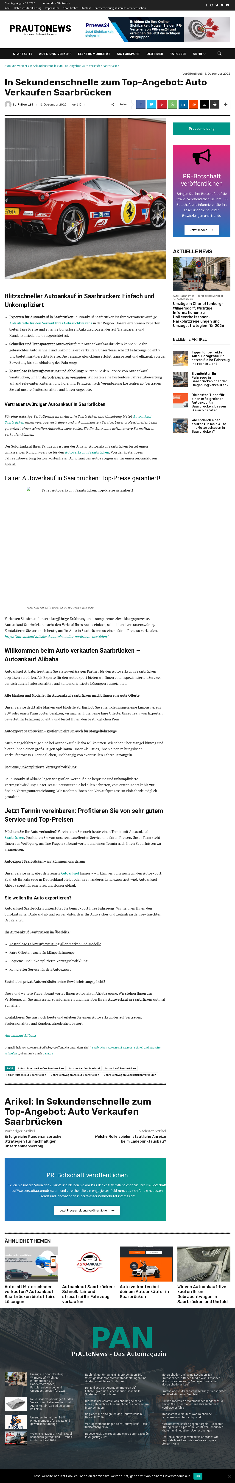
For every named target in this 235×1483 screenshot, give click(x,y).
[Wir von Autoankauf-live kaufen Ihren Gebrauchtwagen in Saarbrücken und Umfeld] (203, 1264)
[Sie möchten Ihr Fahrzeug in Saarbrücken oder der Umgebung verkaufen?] (180, 379)
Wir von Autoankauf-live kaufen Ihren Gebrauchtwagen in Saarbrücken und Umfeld (202, 1294)
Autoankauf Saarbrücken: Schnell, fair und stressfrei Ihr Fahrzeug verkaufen (88, 1294)
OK (198, 1476)
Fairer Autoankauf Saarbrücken (26, 1074)
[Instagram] (211, 5)
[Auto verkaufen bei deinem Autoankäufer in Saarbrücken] (146, 1264)
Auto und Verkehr (16, 66)
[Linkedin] (183, 104)
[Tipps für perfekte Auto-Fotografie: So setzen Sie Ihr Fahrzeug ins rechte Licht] (180, 358)
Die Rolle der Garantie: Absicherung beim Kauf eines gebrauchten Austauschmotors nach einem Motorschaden (117, 1404)
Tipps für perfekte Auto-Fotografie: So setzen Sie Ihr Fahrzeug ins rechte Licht (211, 358)
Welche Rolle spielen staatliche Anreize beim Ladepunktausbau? (130, 1138)
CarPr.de (48, 1053)
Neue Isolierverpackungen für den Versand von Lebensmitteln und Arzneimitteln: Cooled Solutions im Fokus (51, 1404)
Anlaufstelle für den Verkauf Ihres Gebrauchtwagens (50, 323)
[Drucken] (214, 104)
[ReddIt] (193, 104)
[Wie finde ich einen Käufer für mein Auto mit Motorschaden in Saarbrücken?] (180, 425)
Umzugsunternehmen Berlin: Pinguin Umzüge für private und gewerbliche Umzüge (50, 1421)
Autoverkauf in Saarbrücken (87, 452)
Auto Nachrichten (184, 296)
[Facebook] (206, 5)
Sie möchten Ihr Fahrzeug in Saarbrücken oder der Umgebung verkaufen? (210, 379)
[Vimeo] (222, 5)
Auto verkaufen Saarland (84, 1068)
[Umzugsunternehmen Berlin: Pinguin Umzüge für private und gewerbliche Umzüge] (16, 1422)
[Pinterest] (162, 104)
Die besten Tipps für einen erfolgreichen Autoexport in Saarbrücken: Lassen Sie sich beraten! (209, 402)
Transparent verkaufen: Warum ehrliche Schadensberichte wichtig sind (187, 1415)
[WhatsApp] (172, 104)
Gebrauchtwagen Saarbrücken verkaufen (130, 1074)
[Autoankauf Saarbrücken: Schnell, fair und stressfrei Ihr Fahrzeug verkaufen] (88, 1264)
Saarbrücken (14, 837)
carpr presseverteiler (210, 295)
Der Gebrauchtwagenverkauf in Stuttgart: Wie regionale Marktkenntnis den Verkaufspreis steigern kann (190, 1440)
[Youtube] (227, 5)
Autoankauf (70, 873)
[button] (219, 53)
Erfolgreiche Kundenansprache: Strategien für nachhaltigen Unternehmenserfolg (33, 1141)
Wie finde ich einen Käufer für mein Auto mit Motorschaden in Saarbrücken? (209, 426)
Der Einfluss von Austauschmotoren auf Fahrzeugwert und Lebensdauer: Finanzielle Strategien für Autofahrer (112, 1391)
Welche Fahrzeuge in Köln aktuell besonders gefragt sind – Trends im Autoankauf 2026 (51, 1437)
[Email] (204, 104)
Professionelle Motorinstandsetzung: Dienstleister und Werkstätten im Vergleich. (194, 1393)
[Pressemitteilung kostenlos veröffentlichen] (156, 29)
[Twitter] (217, 5)
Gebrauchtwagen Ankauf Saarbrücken (75, 1074)
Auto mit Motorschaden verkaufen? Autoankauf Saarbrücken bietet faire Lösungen (30, 1294)
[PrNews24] (9, 104)
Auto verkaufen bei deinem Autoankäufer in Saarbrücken (144, 1291)
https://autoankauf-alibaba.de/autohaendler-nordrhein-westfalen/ (56, 636)
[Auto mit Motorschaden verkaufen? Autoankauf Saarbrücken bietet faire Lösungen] (31, 1264)
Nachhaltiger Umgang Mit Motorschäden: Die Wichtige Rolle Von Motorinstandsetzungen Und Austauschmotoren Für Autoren (115, 1378)
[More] (225, 104)
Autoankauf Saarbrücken (120, 1068)
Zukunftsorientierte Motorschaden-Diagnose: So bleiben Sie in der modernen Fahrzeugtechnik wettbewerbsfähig (192, 1404)
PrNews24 (26, 104)
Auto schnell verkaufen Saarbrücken (41, 1068)
